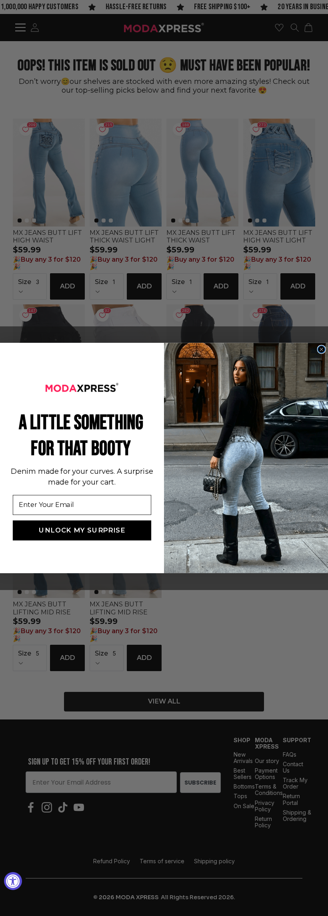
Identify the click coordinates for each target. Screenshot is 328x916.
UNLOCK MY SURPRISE (82, 530)
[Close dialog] (321, 349)
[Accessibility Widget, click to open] (13, 881)
